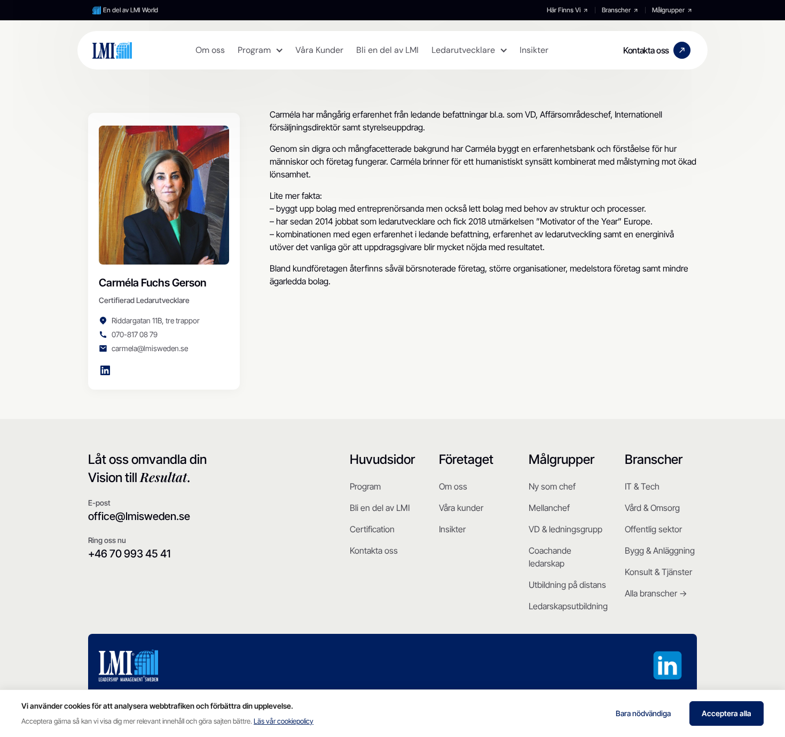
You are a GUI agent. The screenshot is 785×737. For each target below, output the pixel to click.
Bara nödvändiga (643, 713)
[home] (112, 50)
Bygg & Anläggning (660, 550)
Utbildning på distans (567, 584)
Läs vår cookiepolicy (283, 721)
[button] (260, 50)
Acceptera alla (726, 713)
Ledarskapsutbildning (568, 606)
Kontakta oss (374, 550)
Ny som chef (552, 486)
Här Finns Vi (563, 10)
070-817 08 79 (135, 334)
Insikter (452, 529)
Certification (372, 529)
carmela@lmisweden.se (150, 348)
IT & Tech (642, 486)
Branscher (616, 10)
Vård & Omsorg (652, 507)
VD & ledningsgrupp (565, 529)
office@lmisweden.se (139, 516)
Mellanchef (549, 507)
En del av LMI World (130, 10)
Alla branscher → (656, 593)
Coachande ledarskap (550, 557)
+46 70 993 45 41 (129, 553)
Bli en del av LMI (380, 507)
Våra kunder (461, 507)
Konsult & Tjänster (658, 572)
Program (365, 486)
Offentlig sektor (653, 529)
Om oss (453, 486)
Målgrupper (668, 10)
